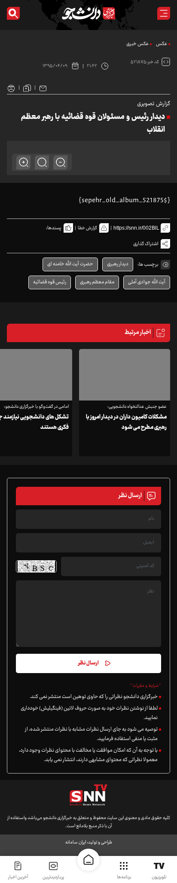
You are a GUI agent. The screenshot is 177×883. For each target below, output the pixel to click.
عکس (161, 44)
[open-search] (13, 13)
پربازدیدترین (53, 877)
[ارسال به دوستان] (43, 87)
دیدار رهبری (117, 264)
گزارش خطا (87, 228)
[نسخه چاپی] (11, 87)
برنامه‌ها (124, 877)
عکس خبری (137, 44)
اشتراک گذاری (146, 244)
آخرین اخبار (18, 877)
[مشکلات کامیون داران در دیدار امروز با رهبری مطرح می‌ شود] (124, 374)
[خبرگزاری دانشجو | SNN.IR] (88, 13)
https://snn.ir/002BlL (136, 228)
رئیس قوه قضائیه (49, 282)
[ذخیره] (27, 87)
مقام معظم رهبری (97, 282)
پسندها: (53, 228)
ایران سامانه (75, 842)
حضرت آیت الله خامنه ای (70, 264)
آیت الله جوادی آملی (146, 282)
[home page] (88, 860)
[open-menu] (163, 13)
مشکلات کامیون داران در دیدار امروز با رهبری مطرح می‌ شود (126, 422)
